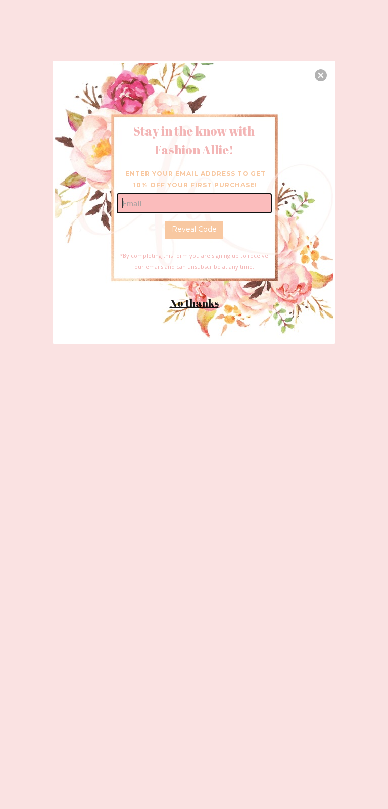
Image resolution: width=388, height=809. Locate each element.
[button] (321, 75)
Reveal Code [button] (194, 229)
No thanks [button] (194, 303)
